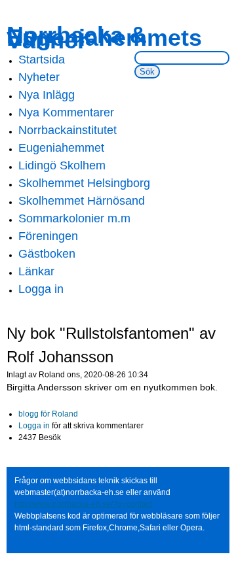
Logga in (41, 289)
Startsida (41, 59)
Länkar (36, 271)
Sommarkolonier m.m (74, 218)
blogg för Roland (48, 414)
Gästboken (46, 253)
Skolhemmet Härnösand (81, 200)
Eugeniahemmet (61, 147)
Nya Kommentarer (66, 112)
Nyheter (39, 77)
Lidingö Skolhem (62, 165)
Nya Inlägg (46, 94)
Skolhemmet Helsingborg (84, 183)
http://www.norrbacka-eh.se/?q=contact (83, 504)
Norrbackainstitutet (67, 130)
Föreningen (48, 236)
